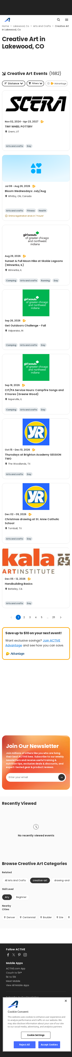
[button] (35, 83)
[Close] (65, 1000)
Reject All (24, 1044)
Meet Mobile (13, 981)
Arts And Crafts (42, 26)
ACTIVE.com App (15, 968)
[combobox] (13, 83)
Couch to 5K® (14, 972)
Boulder (47, 917)
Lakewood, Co (21, 26)
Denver (11, 917)
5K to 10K (11, 977)
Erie (61, 917)
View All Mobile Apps (17, 985)
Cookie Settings (35, 1035)
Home (5, 26)
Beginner (21, 897)
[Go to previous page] (11, 617)
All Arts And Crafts (15, 880)
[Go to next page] (60, 617)
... (47, 617)
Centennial (29, 917)
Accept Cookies (49, 1044)
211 (53, 617)
